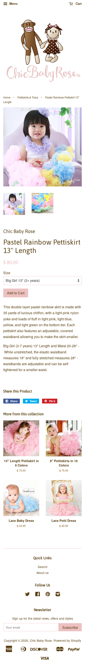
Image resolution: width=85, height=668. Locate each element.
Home (6, 97)
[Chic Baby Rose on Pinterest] (47, 595)
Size (6, 272)
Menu (13, 3)
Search (43, 567)
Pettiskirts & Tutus (27, 97)
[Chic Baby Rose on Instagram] (57, 595)
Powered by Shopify (67, 640)
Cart (78, 3)
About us (42, 572)
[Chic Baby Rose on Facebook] (37, 595)
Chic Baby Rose (41, 640)
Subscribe (70, 627)
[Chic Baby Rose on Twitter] (27, 595)
